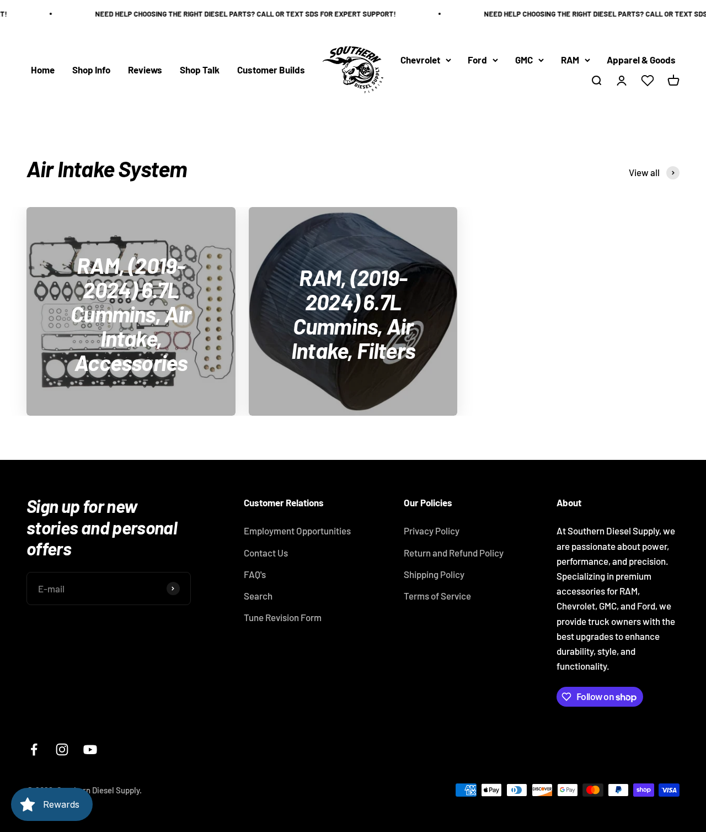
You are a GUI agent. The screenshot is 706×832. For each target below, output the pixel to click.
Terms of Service (437, 595)
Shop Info (91, 69)
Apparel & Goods (641, 59)
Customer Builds (271, 69)
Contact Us (266, 552)
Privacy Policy (431, 530)
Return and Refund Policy (454, 552)
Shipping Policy (434, 574)
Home (43, 69)
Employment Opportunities (297, 530)
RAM (570, 59)
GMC (524, 59)
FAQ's (255, 574)
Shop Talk (200, 69)
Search (258, 595)
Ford (477, 59)
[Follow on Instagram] (62, 749)
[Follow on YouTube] (90, 749)
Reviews (145, 69)
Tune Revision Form (283, 617)
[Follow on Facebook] (33, 749)
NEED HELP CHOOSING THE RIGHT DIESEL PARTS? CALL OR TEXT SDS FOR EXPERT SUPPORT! (238, 13)
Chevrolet (420, 59)
